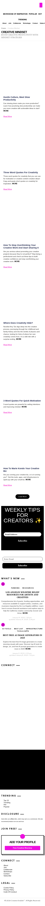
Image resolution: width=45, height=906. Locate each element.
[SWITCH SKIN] (40, 5)
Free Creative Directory (22, 848)
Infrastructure (34, 629)
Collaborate (17, 23)
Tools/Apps (23, 631)
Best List (18, 629)
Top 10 (6, 800)
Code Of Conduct (10, 892)
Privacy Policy (9, 890)
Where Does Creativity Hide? (18, 323)
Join (9, 23)
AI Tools (6, 629)
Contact (35, 23)
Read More (7, 116)
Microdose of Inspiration (15, 14)
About (4, 23)
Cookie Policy (9, 888)
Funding (15, 588)
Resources (28, 588)
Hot (40, 14)
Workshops (27, 23)
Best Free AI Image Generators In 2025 (22, 636)
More (5, 111)
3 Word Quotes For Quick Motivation (22, 401)
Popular (33, 14)
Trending (22, 19)
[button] (22, 496)
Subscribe (7, 876)
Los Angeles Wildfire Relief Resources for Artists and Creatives (22, 595)
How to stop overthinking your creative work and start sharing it (21, 246)
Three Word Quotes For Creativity (20, 172)
